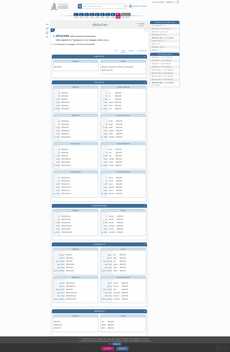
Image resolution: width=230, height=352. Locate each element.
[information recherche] (80, 6)
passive (131, 51)
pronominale (142, 51)
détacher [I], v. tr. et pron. (163, 38)
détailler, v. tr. (157, 50)
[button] (47, 24)
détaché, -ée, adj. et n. (160, 31)
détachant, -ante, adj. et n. (161, 28)
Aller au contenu (59, 2)
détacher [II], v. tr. (158, 41)
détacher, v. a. (161, 63)
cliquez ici (116, 344)
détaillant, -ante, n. (159, 47)
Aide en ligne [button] (158, 2)
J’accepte (107, 349)
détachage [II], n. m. (159, 25)
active (123, 51)
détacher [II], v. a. (162, 70)
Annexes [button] (169, 2)
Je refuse (122, 349)
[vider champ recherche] (124, 6)
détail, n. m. (156, 44)
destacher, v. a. (162, 57)
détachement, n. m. (159, 34)
